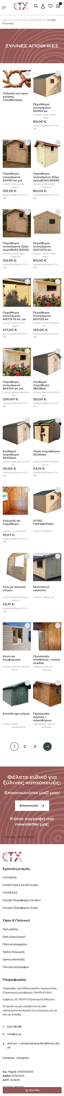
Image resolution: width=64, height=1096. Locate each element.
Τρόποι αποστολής (14, 959)
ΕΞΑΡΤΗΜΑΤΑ (38, 20)
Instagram (23, 1058)
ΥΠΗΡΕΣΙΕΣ (10, 892)
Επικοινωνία (29, 805)
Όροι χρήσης (10, 929)
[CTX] (21, 6)
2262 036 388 (14, 1026)
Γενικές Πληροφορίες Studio (20, 907)
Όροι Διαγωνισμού (14, 936)
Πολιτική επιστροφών (16, 967)
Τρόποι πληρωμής (14, 951)
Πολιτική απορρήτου (15, 944)
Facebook (9, 1058)
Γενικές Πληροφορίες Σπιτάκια (22, 900)
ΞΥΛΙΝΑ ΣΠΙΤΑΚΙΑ (20, 20)
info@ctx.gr (14, 1034)
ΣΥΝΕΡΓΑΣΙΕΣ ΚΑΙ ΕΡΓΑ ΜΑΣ (20, 885)
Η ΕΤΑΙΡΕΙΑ (10, 877)
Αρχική (5, 20)
